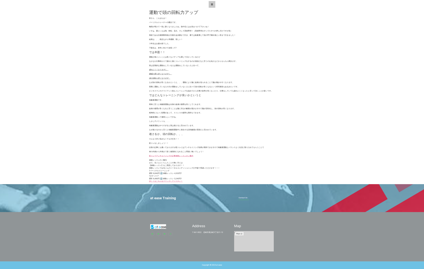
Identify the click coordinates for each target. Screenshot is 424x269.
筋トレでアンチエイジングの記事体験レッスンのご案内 (171, 156)
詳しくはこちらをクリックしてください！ (166, 181)
